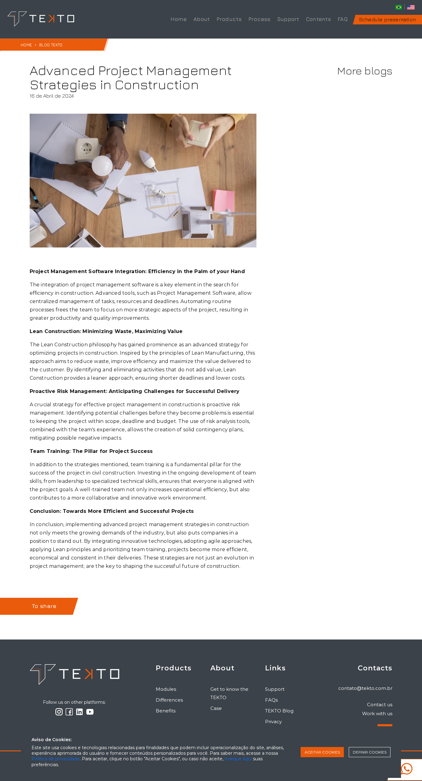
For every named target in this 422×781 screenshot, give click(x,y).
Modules (166, 689)
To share (44, 606)
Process (259, 19)
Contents (318, 19)
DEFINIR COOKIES (369, 752)
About (201, 19)
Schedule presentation (387, 19)
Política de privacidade (56, 759)
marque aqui (238, 759)
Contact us (379, 704)
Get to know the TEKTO (229, 693)
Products (229, 19)
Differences (169, 700)
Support (288, 19)
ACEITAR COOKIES (322, 752)
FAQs (271, 700)
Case (216, 708)
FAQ (343, 19)
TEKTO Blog (279, 711)
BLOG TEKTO (50, 44)
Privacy (273, 721)
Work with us (377, 713)
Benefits (165, 711)
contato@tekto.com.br (365, 688)
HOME (26, 44)
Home (179, 19)
